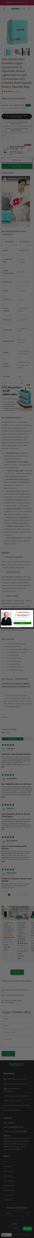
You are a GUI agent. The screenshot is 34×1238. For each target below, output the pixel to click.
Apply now (22, 623)
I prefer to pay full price (22, 625)
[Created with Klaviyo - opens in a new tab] (17, 627)
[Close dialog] (32, 610)
